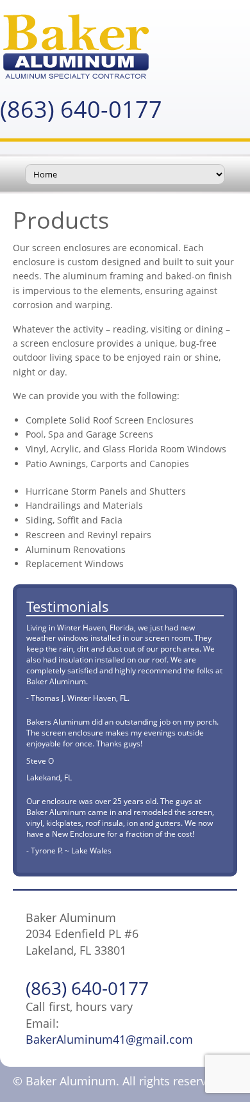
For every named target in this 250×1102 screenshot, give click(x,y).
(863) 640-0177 (81, 109)
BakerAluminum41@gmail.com (109, 1039)
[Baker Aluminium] (125, 47)
